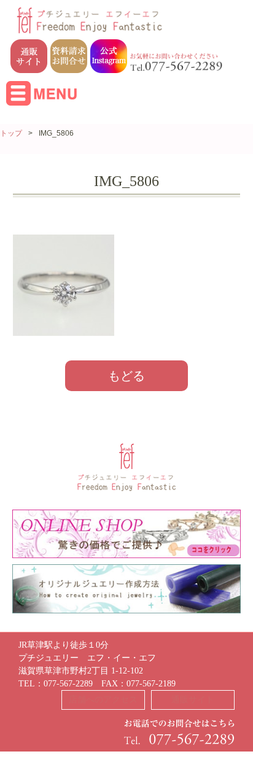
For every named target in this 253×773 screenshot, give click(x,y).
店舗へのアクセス (103, 699)
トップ (11, 133)
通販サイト (192, 699)
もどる (126, 376)
